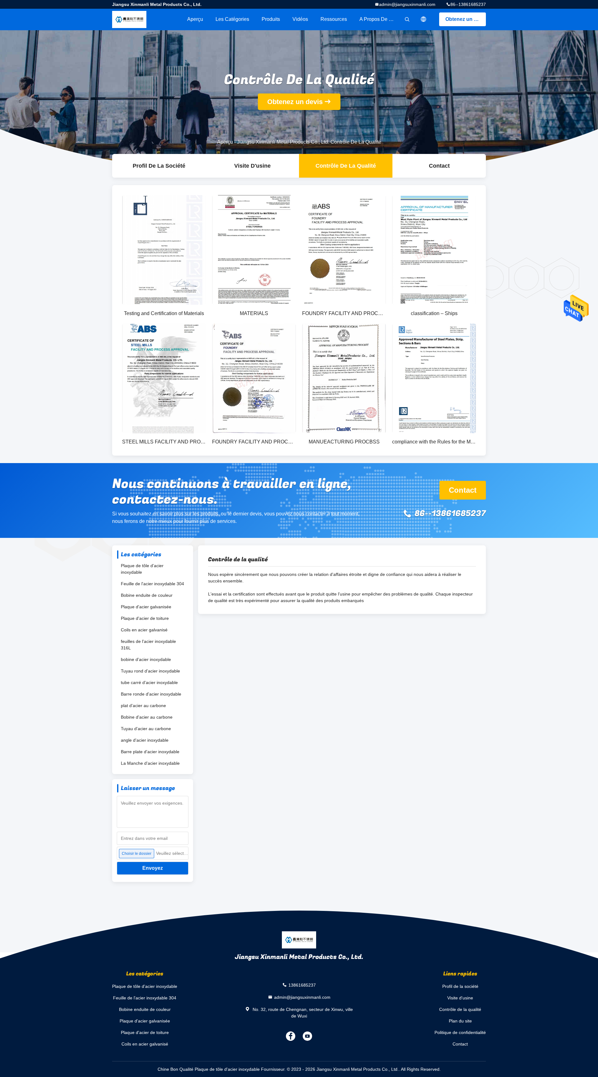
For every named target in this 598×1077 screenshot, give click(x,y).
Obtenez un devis (465, 19)
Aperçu (195, 19)
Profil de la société (159, 166)
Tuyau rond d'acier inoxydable (150, 670)
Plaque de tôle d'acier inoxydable (142, 569)
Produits (271, 19)
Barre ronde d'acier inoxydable (151, 694)
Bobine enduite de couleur (147, 595)
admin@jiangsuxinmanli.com (407, 4)
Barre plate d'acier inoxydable (150, 751)
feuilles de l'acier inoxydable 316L (148, 644)
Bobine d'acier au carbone (147, 717)
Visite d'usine (252, 166)
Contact (439, 166)
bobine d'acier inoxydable (146, 659)
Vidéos (300, 19)
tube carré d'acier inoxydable (149, 682)
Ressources (333, 19)
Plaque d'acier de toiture (145, 618)
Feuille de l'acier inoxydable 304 (152, 583)
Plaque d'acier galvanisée (146, 606)
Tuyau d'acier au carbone (146, 728)
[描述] (423, 19)
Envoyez (152, 868)
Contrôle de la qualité (346, 166)
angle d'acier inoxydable (144, 740)
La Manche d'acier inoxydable (150, 763)
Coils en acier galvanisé (144, 629)
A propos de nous (379, 19)
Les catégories (232, 19)
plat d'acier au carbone (143, 705)
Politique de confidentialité (460, 1032)
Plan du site (460, 1020)
